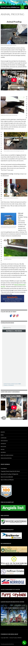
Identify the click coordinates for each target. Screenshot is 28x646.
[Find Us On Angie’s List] (13, 507)
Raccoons (3, 446)
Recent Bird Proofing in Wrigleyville (9, 474)
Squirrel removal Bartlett (7, 477)
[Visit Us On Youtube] (14, 315)
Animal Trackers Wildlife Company (11, 7)
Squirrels (3, 452)
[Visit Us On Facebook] (10, 315)
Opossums (3, 443)
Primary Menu (26, 7)
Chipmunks (3, 437)
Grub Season (4, 468)
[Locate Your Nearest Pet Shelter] (14, 594)
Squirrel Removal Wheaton (7, 479)
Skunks (2, 449)
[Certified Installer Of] (11, 535)
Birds (2, 435)
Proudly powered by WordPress (7, 644)
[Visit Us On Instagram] (17, 315)
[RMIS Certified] (14, 521)
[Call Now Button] (24, 643)
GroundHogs (4, 440)
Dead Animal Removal (6, 458)
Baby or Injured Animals (7, 455)
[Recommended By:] (14, 549)
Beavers (3, 432)
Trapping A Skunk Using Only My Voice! (10, 471)
